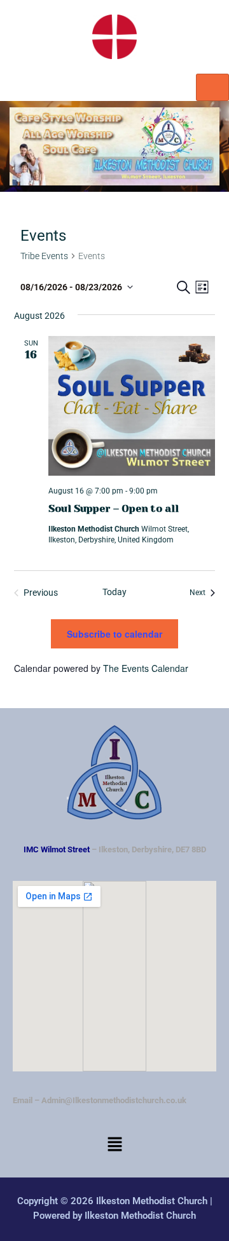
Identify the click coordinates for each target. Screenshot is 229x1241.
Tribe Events (44, 256)
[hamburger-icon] (212, 87)
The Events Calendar (145, 668)
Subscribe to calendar (114, 633)
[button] (114, 1146)
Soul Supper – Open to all (113, 508)
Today (114, 592)
